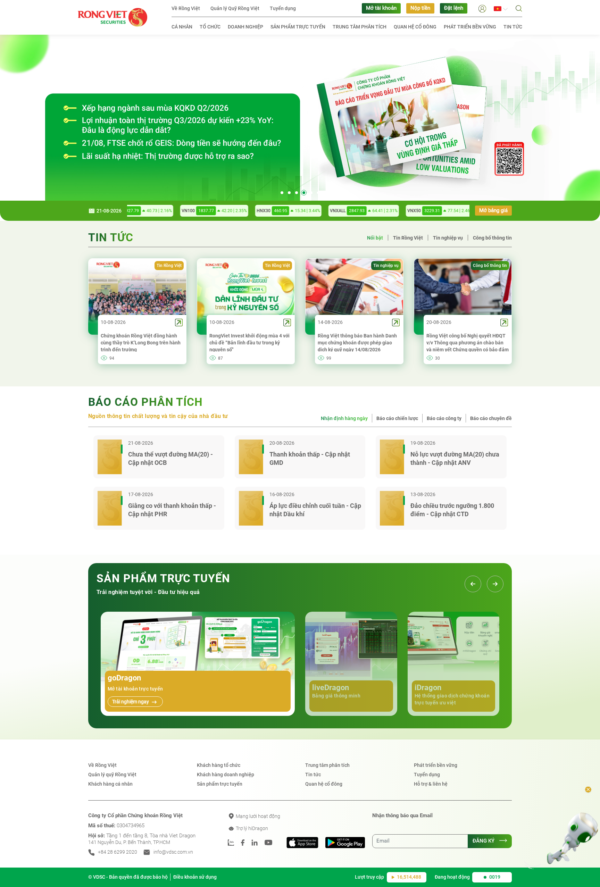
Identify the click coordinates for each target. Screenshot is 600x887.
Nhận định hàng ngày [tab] (344, 418)
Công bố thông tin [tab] (492, 238)
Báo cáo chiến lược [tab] (397, 418)
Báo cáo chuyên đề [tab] (491, 418)
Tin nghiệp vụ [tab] (448, 238)
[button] (482, 8)
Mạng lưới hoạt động (257, 816)
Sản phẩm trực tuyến (297, 27)
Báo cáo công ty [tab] (444, 418)
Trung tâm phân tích (359, 27)
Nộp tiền (420, 8)
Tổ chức (210, 27)
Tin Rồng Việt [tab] (408, 238)
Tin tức (512, 27)
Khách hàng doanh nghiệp (225, 774)
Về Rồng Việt (186, 8)
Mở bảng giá (493, 211)
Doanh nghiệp (245, 27)
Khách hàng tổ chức (218, 765)
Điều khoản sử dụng (195, 877)
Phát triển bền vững (470, 27)
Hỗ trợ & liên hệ (431, 784)
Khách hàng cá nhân (110, 784)
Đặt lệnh (453, 8)
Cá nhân (182, 27)
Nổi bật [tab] (375, 238)
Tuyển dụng (283, 8)
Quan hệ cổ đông (415, 27)
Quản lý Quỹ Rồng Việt (234, 8)
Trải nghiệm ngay (131, 701)
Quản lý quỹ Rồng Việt (112, 774)
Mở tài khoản (381, 8)
